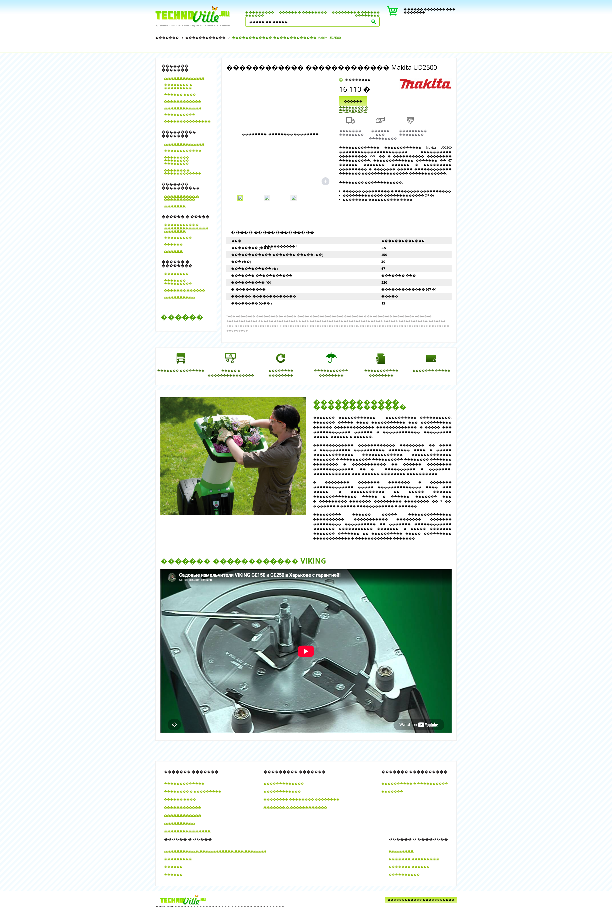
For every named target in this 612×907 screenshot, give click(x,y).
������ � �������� (303, 12)
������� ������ (184, 290)
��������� (178, 237)
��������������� (187, 121)
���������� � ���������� (181, 197)
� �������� (259, 12)
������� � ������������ (182, 171)
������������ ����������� (421, 900)
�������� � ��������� (178, 86)
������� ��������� (178, 282)
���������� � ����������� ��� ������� (186, 228)
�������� (367, 15)
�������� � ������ (356, 12)
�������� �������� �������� (176, 160)
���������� (179, 114)
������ (254, 15)
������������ (205, 38)
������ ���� (180, 94)
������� (167, 38)
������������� (184, 78)
